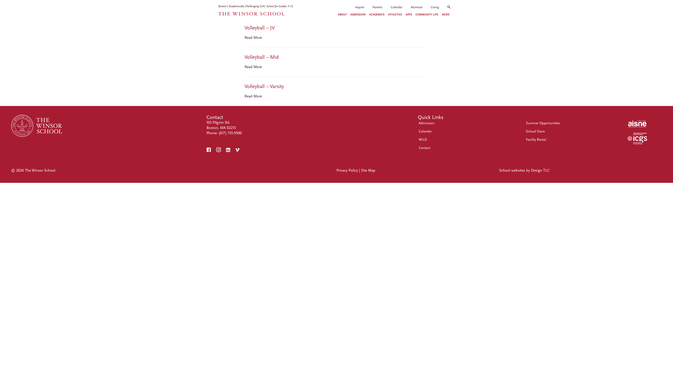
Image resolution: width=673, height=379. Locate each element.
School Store (535, 131)
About (342, 14)
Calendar (396, 7)
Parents (377, 7)
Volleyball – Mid (261, 57)
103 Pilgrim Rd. (218, 122)
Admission (358, 14)
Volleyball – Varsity (264, 86)
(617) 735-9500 (230, 133)
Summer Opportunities (543, 123)
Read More (253, 37)
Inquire (359, 7)
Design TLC (540, 170)
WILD (423, 140)
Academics (377, 14)
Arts (409, 14)
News (446, 14)
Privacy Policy (347, 170)
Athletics (395, 14)
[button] (449, 8)
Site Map (368, 170)
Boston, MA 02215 (221, 127)
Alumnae (416, 7)
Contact (424, 148)
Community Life (427, 14)
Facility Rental (536, 140)
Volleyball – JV (259, 28)
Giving (435, 7)
